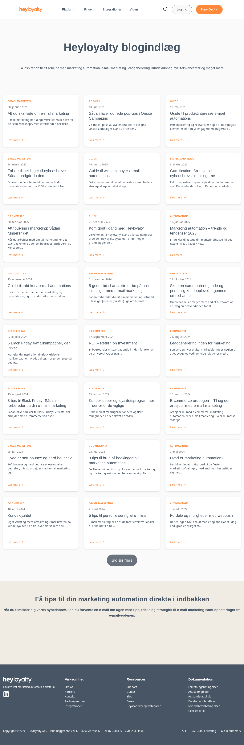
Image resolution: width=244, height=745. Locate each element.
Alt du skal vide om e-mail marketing (38, 113)
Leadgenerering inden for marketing (200, 343)
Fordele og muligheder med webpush (201, 515)
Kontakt (70, 696)
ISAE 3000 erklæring (203, 731)
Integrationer (112, 9)
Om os (69, 687)
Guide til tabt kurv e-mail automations (39, 286)
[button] (122, 560)
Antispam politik (198, 691)
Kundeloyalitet (19, 515)
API (184, 731)
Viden (134, 9)
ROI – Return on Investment (113, 343)
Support (132, 687)
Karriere (70, 691)
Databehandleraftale (201, 701)
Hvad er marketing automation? (196, 458)
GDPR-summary (231, 731)
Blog (129, 696)
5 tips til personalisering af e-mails (117, 515)
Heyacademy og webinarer (144, 706)
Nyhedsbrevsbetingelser (204, 706)
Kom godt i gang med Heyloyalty (116, 228)
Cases (130, 701)
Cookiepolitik (196, 711)
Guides (131, 691)
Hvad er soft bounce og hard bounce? (40, 458)
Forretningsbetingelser (203, 687)
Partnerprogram (75, 701)
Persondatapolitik (199, 696)
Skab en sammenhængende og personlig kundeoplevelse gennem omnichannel (198, 291)
